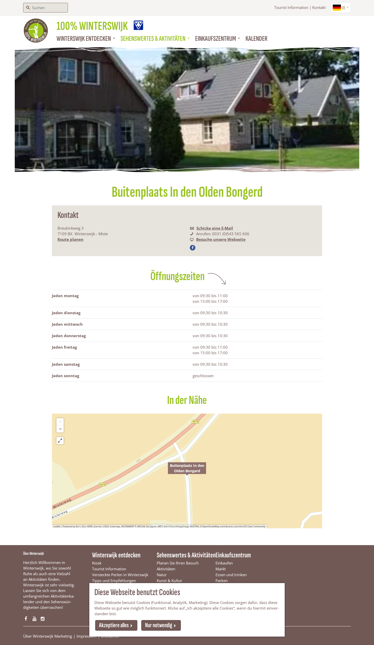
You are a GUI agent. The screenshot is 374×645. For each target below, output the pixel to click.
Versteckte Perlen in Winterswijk (120, 574)
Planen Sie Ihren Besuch (178, 562)
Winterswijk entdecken (116, 555)
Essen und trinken (231, 574)
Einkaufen (224, 562)
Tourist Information (291, 7)
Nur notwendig (158, 625)
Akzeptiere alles (114, 625)
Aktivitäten (166, 568)
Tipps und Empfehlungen (114, 580)
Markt (220, 568)
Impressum (86, 636)
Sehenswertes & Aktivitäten (186, 555)
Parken (221, 580)
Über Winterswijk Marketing (47, 636)
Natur (162, 574)
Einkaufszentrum (233, 555)
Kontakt (319, 7)
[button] (187, 471)
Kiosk (97, 562)
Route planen (70, 239)
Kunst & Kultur (169, 580)
